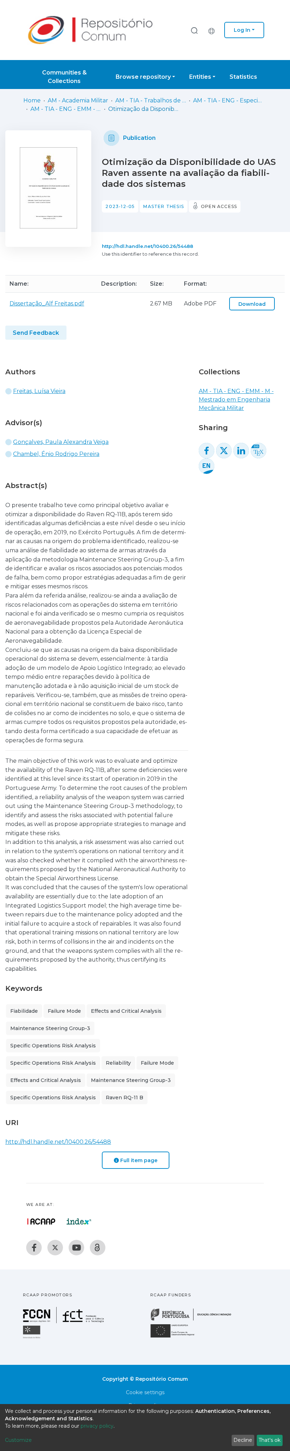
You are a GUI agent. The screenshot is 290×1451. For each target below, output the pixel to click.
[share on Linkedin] (241, 450)
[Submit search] (194, 30)
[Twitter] (55, 1247)
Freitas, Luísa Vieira (39, 391)
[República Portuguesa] (194, 1319)
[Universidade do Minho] (32, 1337)
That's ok (269, 1440)
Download (252, 304)
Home (32, 100)
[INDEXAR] (79, 1221)
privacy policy (97, 1426)
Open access (219, 206)
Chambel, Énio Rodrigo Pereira (56, 454)
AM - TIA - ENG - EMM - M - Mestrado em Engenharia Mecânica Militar (65, 109)
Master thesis (163, 206)
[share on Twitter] (224, 450)
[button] (213, 30)
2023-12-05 (120, 206)
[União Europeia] (176, 1337)
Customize (18, 1440)
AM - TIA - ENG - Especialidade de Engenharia (228, 100)
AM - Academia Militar (78, 100)
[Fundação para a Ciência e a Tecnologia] (64, 1321)
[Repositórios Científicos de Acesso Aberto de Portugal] (41, 1221)
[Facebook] (34, 1247)
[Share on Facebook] (206, 450)
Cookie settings (145, 1392)
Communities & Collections (64, 76)
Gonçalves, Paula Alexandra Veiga (61, 442)
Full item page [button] (138, 1160)
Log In (242, 30)
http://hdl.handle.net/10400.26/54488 (147, 246)
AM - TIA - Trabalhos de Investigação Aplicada (150, 100)
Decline (242, 1440)
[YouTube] (76, 1247)
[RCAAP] (97, 1247)
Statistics (243, 76)
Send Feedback (36, 332)
